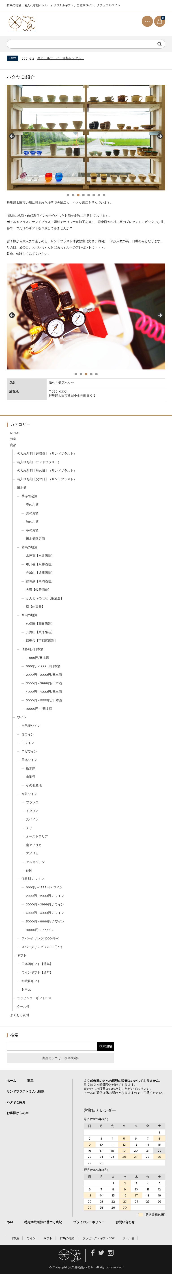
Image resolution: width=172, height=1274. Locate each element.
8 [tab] (104, 195)
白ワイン (28, 743)
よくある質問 (19, 1015)
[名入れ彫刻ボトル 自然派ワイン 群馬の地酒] (22, 23)
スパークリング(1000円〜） (41, 938)
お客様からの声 (18, 1113)
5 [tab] (88, 195)
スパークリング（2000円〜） (43, 947)
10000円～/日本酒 (39, 708)
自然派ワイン (31, 726)
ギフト (21, 955)
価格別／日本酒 (32, 649)
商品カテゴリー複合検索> (60, 1058)
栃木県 (30, 768)
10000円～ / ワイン (40, 930)
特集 (13, 439)
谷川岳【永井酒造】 (40, 564)
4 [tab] (83, 195)
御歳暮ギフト (31, 981)
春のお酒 (32, 504)
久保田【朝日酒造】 (40, 623)
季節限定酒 (29, 496)
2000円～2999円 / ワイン (45, 896)
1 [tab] (68, 195)
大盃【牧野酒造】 (38, 590)
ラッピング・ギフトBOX (34, 998)
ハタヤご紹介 (16, 1102)
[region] (86, 137)
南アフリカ (34, 845)
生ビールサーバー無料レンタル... (60, 58)
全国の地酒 (29, 615)
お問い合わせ (125, 1222)
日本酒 (21, 487)
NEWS (14, 433)
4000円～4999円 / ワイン (45, 913)
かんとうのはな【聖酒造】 (45, 598)
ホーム (11, 1080)
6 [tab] (93, 195)
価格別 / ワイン (33, 879)
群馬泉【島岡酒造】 (40, 581)
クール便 (23, 1006)
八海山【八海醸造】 (40, 632)
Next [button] (159, 136)
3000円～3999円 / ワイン (45, 904)
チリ (29, 828)
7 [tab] (99, 195)
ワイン (21, 717)
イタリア (32, 811)
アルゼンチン (35, 862)
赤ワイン (28, 734)
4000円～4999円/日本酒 (44, 691)
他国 (29, 870)
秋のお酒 (32, 521)
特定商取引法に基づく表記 (43, 1222)
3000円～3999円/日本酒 (44, 683)
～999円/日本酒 (37, 657)
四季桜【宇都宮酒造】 (41, 640)
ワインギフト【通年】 (37, 972)
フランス (32, 802)
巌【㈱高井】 (35, 606)
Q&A (10, 1222)
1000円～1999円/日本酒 (43, 666)
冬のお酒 (32, 530)
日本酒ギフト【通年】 (37, 964)
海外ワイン (29, 794)
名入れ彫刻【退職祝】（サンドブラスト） (47, 453)
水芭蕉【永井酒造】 (40, 555)
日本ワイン (29, 760)
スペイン (32, 819)
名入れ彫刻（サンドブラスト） (39, 462)
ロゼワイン (29, 751)
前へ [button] (12, 136)
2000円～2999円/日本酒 (44, 674)
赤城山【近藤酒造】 (40, 572)
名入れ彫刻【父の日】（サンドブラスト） (47, 479)
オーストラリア (37, 836)
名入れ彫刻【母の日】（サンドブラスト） (47, 470)
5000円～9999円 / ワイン (45, 921)
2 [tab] (73, 195)
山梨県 (30, 777)
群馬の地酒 (29, 547)
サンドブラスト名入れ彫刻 (27, 1091)
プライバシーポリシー (89, 1222)
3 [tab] (78, 195)
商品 (13, 445)
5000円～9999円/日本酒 (44, 700)
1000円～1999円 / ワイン (44, 887)
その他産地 (34, 785)
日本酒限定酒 (35, 538)
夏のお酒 (32, 513)
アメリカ (32, 853)
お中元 (26, 989)
